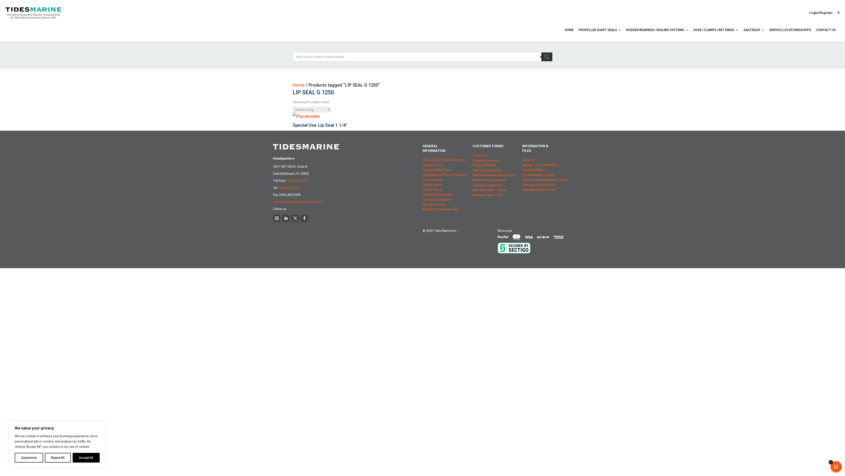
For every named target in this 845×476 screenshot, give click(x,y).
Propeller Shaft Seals (598, 30)
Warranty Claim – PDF (487, 195)
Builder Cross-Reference (540, 165)
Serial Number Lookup (538, 175)
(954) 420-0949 (289, 188)
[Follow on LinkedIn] (286, 218)
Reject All (57, 457)
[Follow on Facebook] (304, 218)
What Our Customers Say (440, 209)
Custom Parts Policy (437, 170)
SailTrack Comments (487, 170)
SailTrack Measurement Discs (494, 175)
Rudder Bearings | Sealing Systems (655, 30)
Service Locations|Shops (790, 30)
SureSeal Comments (487, 185)
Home (569, 30)
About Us (528, 160)
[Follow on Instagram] (276, 218)
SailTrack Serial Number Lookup (545, 180)
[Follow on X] (295, 218)
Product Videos (533, 170)
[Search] (546, 56)
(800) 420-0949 (297, 180)
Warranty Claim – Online (489, 190)
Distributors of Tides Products (444, 175)
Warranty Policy (433, 204)
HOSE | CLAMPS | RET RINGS (713, 30)
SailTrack (752, 30)
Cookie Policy (432, 165)
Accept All (86, 457)
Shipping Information (437, 194)
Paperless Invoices (486, 160)
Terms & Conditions (436, 199)
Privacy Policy (432, 180)
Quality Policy (432, 184)
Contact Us (826, 30)
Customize (29, 457)
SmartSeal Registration (489, 180)
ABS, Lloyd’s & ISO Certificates (443, 160)
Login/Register (821, 13)
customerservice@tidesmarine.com (298, 202)
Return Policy (432, 190)
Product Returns (484, 165)
